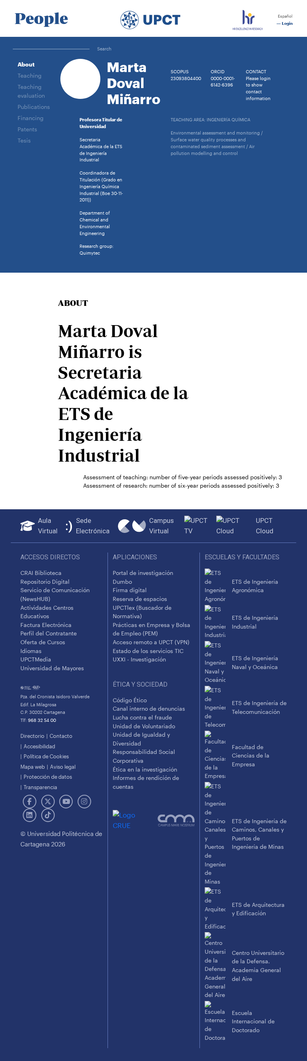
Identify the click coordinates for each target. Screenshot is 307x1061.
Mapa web (32, 767)
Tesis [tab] (24, 140)
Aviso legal (63, 767)
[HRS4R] (247, 18)
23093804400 (186, 78)
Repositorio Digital (45, 581)
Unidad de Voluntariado (144, 726)
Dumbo (122, 581)
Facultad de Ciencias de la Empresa (250, 756)
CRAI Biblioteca (41, 572)
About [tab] (26, 64)
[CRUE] (135, 820)
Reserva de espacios (140, 598)
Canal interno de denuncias (149, 708)
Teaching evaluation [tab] (31, 91)
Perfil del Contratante (48, 633)
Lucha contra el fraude (142, 717)
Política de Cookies (46, 756)
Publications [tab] (34, 106)
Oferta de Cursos (42, 642)
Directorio (32, 736)
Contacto (61, 736)
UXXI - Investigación (139, 659)
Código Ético (130, 700)
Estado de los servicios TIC (148, 650)
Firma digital (130, 590)
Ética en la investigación (145, 769)
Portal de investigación (143, 572)
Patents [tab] (27, 129)
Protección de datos (48, 777)
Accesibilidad (39, 746)
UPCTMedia (35, 659)
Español (285, 16)
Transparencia (40, 787)
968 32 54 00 (42, 720)
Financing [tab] (31, 118)
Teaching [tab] (30, 75)
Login (287, 23)
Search (104, 48)
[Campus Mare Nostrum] (176, 820)
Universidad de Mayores (52, 668)
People (41, 18)
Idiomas (31, 650)
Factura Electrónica (46, 624)
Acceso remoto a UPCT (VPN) (151, 642)
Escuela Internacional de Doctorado (253, 1021)
